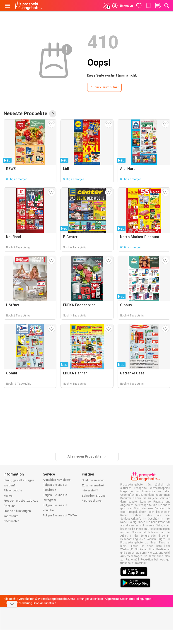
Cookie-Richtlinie (45, 603)
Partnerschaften (92, 500)
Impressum (11, 516)
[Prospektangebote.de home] (28, 5)
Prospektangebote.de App (21, 500)
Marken (8, 495)
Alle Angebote (13, 490)
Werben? (9, 485)
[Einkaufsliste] (157, 5)
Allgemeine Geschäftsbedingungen (128, 598)
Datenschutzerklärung (18, 603)
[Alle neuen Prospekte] (52, 113)
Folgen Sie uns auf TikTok (60, 515)
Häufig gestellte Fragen (19, 480)
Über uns (9, 506)
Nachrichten (11, 521)
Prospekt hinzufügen (17, 511)
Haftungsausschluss (89, 598)
